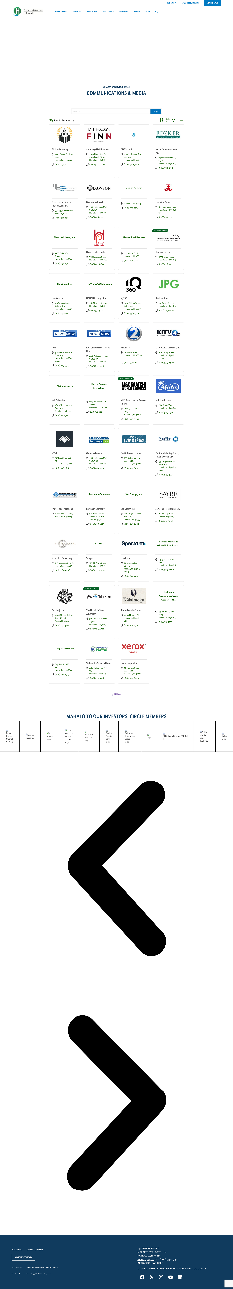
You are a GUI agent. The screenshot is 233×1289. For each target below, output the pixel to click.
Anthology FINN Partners (97, 149)
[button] (156, 12)
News (148, 12)
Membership (92, 12)
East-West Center (163, 202)
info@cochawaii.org (150, 1263)
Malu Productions (163, 400)
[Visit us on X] (151, 1277)
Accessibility (17, 1268)
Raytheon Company (95, 509)
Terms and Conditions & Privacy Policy (42, 1268)
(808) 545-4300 (145, 1259)
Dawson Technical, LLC (96, 202)
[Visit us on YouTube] (170, 1277)
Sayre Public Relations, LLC (167, 509)
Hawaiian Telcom (163, 252)
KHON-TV (125, 347)
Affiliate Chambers (35, 1250)
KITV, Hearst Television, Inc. (167, 347)
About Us (77, 12)
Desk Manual (17, 1250)
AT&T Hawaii (126, 149)
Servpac (89, 558)
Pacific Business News (131, 453)
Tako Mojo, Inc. (58, 610)
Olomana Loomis (94, 453)
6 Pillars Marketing (60, 149)
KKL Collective (58, 400)
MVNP (54, 453)
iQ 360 (124, 298)
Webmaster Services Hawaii (98, 663)
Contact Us (172, 3)
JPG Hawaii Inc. (162, 298)
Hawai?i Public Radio (95, 252)
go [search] (157, 111)
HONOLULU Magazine (96, 298)
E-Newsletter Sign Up (190, 3)
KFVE (54, 347)
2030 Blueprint (61, 12)
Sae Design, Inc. (128, 509)
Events (137, 12)
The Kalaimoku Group (131, 610)
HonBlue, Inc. (58, 298)
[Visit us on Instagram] (161, 1277)
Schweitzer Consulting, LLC (64, 558)
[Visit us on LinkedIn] (180, 1277)
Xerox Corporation (129, 663)
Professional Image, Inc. (62, 509)
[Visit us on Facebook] (142, 1277)
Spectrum (125, 558)
